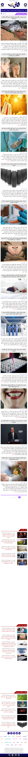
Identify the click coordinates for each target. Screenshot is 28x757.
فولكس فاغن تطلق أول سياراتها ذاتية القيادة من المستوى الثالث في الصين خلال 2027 (8, 725)
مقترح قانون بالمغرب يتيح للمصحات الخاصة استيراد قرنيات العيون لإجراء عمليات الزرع (8, 652)
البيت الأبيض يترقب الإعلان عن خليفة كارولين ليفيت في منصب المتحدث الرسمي (8, 705)
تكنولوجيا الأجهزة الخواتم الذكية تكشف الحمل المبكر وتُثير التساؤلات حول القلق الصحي (8, 638)
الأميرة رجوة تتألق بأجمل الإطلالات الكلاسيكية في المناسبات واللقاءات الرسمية (8, 536)
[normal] (3, 13)
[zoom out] (5, 13)
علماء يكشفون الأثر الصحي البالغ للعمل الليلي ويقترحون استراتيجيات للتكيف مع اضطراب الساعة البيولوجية (8, 645)
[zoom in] (1, 13)
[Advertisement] (14, 514)
